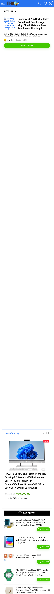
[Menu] (3, 3)
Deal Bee (10, 40)
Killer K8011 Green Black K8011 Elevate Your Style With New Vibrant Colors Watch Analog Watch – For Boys (32, 572)
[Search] (40, 3)
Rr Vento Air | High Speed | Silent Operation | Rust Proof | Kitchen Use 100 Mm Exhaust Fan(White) (33, 590)
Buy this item (43, 529)
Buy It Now (27, 45)
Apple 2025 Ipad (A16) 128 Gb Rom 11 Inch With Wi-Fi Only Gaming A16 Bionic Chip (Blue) (32, 540)
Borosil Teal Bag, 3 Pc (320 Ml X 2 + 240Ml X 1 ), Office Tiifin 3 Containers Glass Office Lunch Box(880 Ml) (31, 522)
